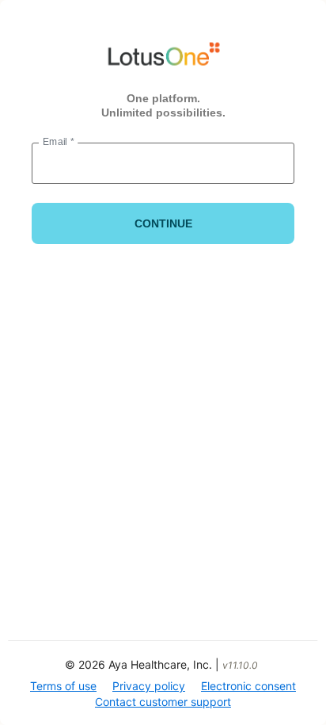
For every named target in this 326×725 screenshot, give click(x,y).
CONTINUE (163, 223)
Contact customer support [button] (163, 701)
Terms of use (63, 686)
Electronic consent (248, 686)
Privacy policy (148, 686)
